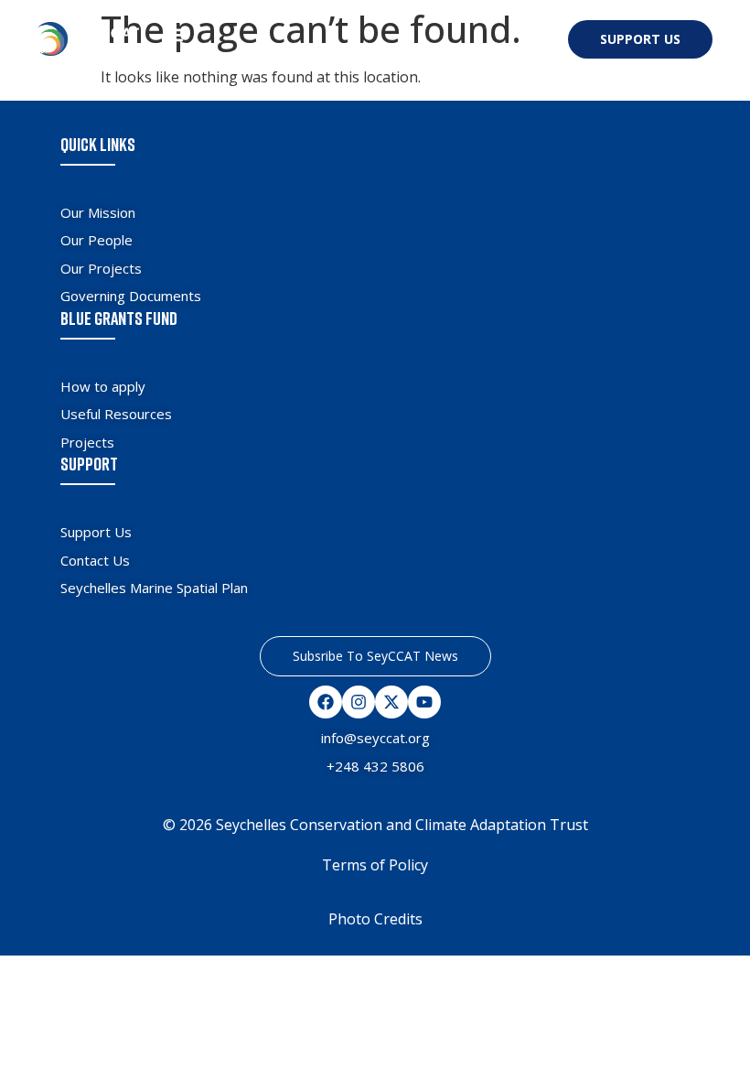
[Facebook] (325, 702)
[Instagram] (358, 702)
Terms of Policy (375, 865)
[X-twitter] (391, 702)
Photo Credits (375, 919)
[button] (174, 35)
